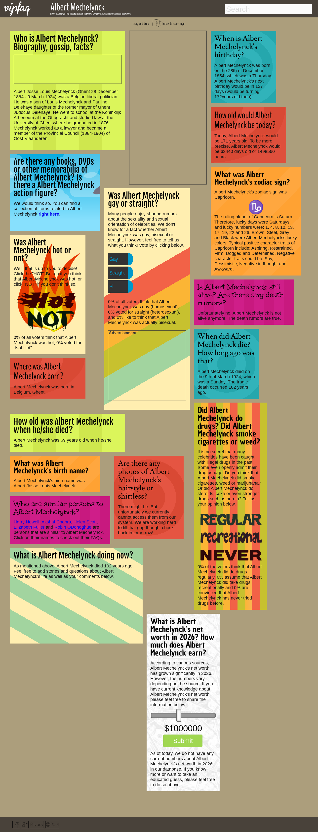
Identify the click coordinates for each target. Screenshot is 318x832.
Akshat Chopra (56, 521)
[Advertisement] (168, 107)
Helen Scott (85, 521)
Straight (116, 273)
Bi (111, 286)
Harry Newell (26, 521)
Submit (183, 740)
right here (49, 214)
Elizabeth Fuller (29, 527)
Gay (113, 259)
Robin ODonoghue (72, 527)
